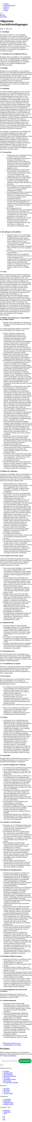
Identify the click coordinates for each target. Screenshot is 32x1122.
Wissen (6, 8)
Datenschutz (7, 1112)
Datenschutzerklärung (10, 1055)
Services (6, 7)
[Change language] (0, 13)
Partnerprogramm (8, 1102)
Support (6, 10)
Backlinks (6, 1071)
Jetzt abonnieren (25, 1061)
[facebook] (4, 1118)
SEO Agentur (7, 1081)
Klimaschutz (7, 1101)
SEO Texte (7, 1077)
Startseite (6, 4)
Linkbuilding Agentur (10, 1079)
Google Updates (8, 1093)
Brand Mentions (8, 1074)
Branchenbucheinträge (10, 1076)
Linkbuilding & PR (9, 5)
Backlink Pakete (8, 1073)
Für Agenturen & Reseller (11, 1082)
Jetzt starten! (3, 16)
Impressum (7, 1110)
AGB (5, 1113)
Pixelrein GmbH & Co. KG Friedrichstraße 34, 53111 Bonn (12, 1044)
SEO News (7, 1090)
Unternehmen (7, 1099)
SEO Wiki (6, 1091)
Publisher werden (8, 1104)
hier (7, 965)
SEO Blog (6, 1088)
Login (3, 15)
